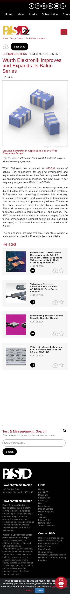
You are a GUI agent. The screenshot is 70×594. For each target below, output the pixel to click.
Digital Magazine (46, 512)
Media (33, 14)
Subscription (50, 14)
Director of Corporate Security (52, 555)
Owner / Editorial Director (50, 541)
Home (8, 14)
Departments (44, 506)
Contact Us (43, 500)
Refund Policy (44, 523)
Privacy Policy (44, 520)
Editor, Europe (45, 546)
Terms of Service (46, 526)
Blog (40, 515)
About (21, 14)
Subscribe (19, 46)
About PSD (43, 492)
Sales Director (45, 549)
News (41, 503)
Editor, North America (48, 543)
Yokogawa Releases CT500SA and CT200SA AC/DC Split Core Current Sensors (44, 288)
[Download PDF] (5, 46)
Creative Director (46, 552)
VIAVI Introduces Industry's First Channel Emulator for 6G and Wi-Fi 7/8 (46, 349)
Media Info (43, 495)
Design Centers (17, 38)
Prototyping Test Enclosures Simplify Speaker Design (46, 316)
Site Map (42, 517)
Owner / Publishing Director (51, 538)
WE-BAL (50, 168)
